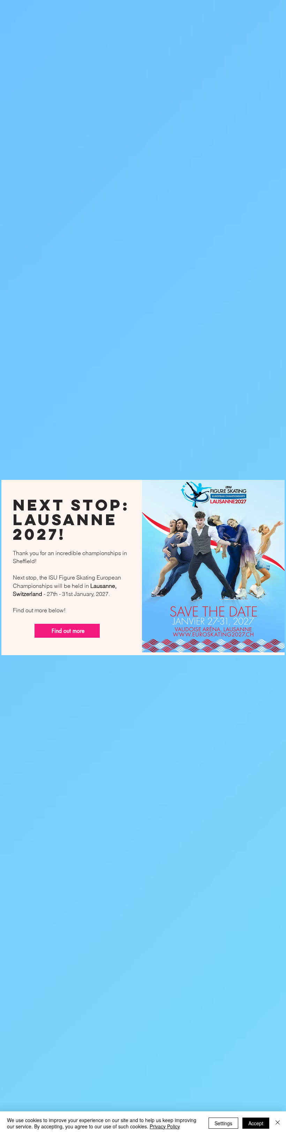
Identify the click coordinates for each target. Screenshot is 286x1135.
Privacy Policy (165, 1126)
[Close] (277, 1123)
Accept (255, 1123)
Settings (223, 1123)
